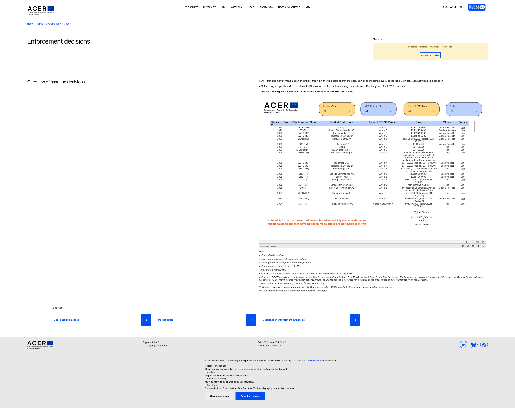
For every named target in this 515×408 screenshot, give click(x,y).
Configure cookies (430, 55)
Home (30, 23)
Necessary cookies (216, 365)
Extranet (450, 7)
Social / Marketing (216, 378)
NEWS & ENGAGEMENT (289, 7)
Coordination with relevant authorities (284, 320)
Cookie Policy (313, 360)
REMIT (251, 7)
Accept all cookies (250, 396)
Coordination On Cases (58, 23)
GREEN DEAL (237, 7)
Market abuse (165, 320)
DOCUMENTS (266, 7)
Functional (212, 385)
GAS (223, 7)
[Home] (41, 10)
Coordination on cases (66, 320)
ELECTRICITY (209, 7)
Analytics (211, 372)
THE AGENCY (191, 7)
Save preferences (219, 396)
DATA (308, 7)
